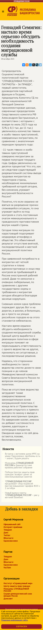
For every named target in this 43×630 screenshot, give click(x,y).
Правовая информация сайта (14, 620)
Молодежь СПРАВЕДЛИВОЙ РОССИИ (16, 590)
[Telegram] (40, 64)
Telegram (8, 530)
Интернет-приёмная (13, 527)
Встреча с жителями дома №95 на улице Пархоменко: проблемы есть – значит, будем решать (21, 456)
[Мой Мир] (30, 64)
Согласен (21, 626)
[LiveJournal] (37, 64)
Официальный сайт (12, 524)
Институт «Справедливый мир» (18, 583)
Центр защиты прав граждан (17, 586)
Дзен (6, 532)
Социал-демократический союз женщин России (18, 595)
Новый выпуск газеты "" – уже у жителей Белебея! (21, 495)
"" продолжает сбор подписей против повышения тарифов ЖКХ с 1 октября (21, 485)
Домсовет (8, 599)
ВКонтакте (8, 538)
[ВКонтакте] (23, 64)
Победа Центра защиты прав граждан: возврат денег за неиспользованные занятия (19, 474)
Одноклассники (11, 541)
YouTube (7, 567)
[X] (33, 64)
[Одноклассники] (27, 64)
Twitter (7, 535)
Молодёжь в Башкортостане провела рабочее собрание (18, 465)
